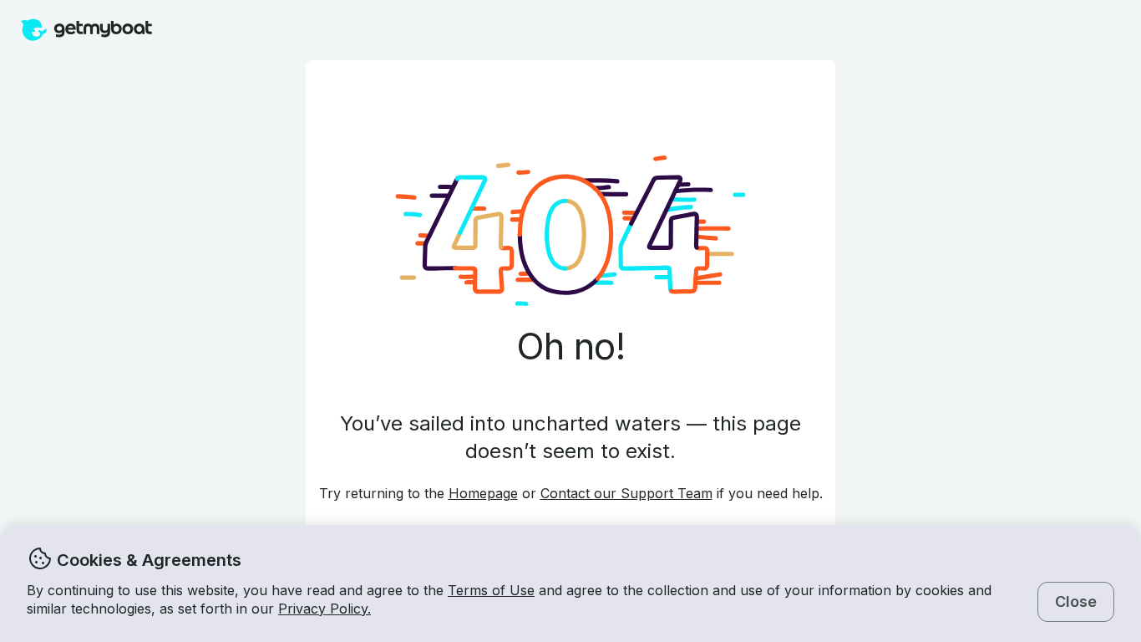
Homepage (483, 493)
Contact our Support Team (626, 493)
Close (1076, 601)
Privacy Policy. (324, 608)
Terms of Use (491, 590)
